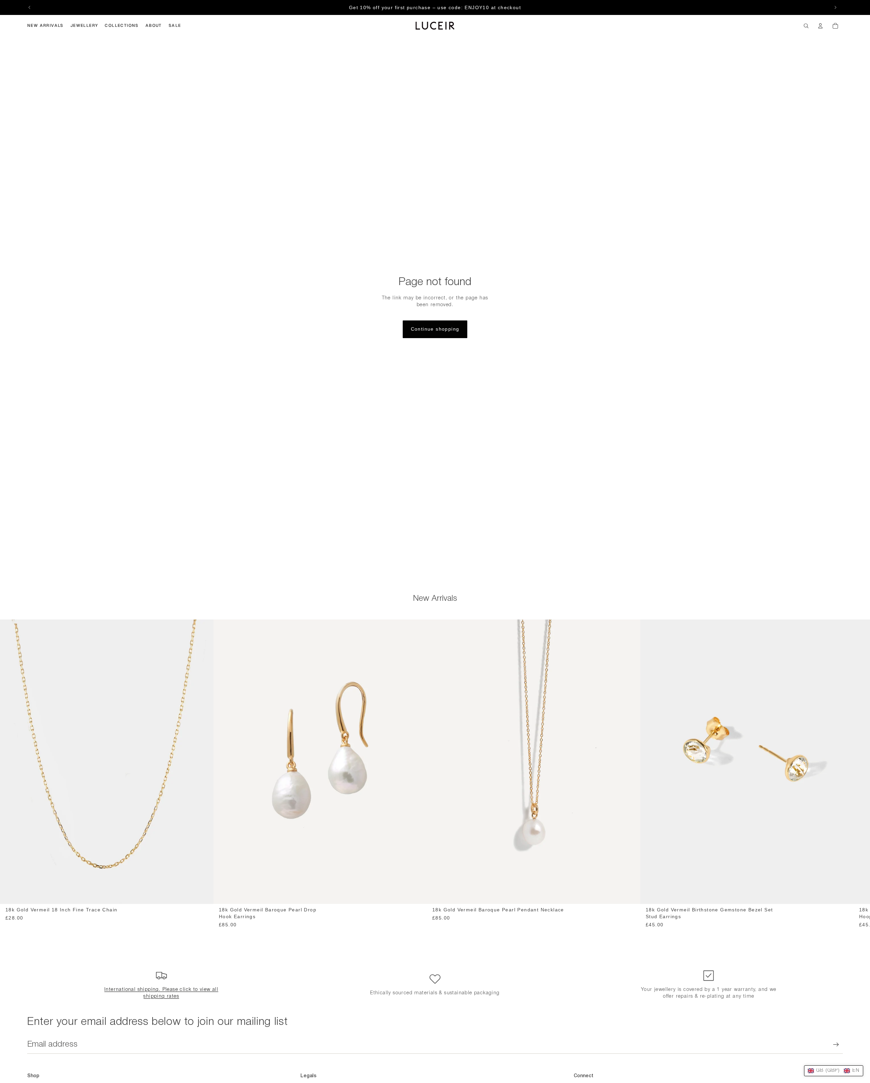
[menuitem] (45, 25)
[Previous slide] (29, 7)
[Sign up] (836, 1044)
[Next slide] (835, 7)
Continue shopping (435, 329)
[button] (833, 1071)
